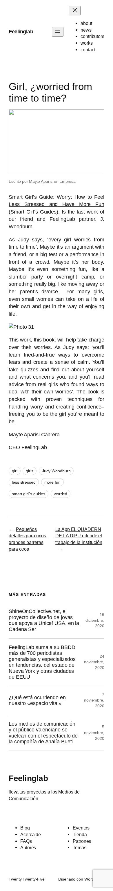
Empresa (67, 181)
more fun (52, 482)
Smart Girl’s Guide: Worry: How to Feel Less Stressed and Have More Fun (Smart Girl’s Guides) (56, 204)
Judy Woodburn (56, 471)
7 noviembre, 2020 (94, 700)
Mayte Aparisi (41, 181)
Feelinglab (21, 31)
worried (60, 493)
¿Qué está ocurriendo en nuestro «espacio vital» (37, 700)
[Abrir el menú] (57, 32)
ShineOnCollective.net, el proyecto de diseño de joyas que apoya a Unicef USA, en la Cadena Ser (44, 620)
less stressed (24, 482)
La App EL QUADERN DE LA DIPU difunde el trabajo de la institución (78, 536)
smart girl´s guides (28, 493)
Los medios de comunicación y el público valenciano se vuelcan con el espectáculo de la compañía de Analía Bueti (43, 733)
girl (14, 471)
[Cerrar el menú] (75, 10)
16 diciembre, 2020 (94, 620)
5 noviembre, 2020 (94, 732)
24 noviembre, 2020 (94, 662)
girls (29, 471)
